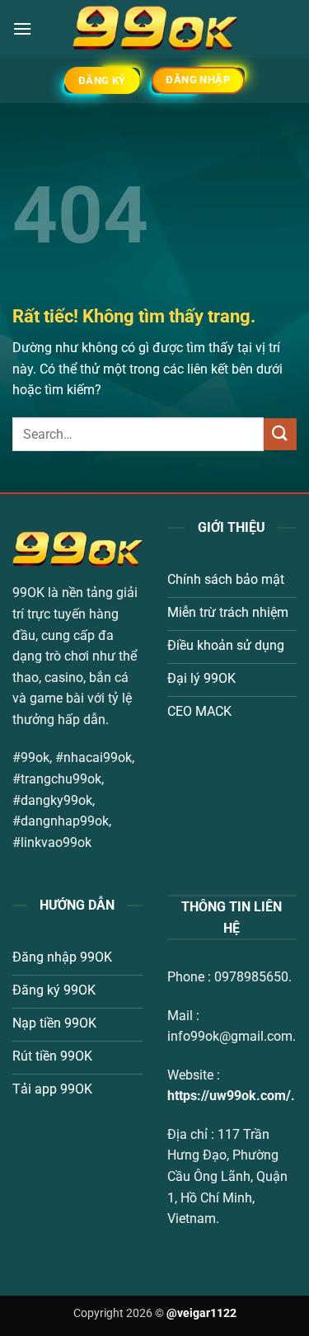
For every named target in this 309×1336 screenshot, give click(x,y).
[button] (22, 28)
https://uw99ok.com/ (229, 1095)
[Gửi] (280, 434)
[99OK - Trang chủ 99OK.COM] (155, 29)
